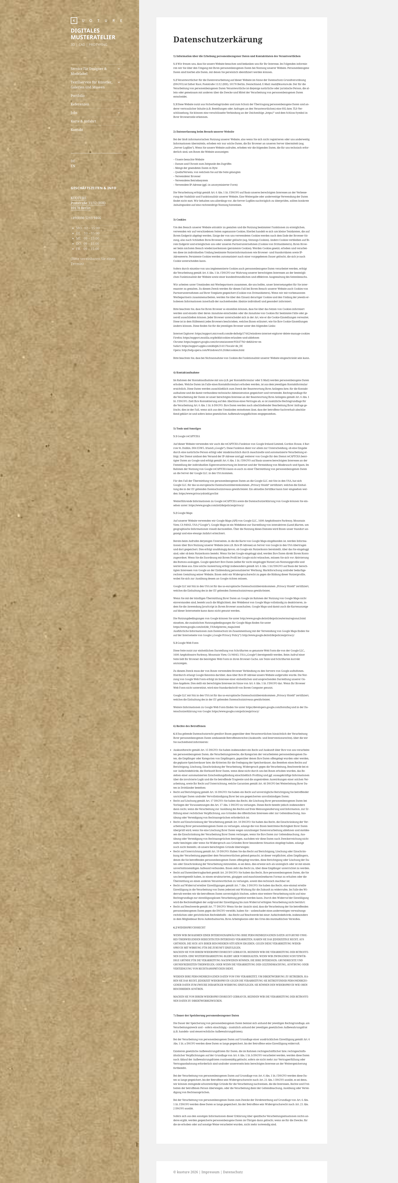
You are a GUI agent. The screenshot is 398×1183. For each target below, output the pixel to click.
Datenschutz (233, 1172)
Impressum (210, 1172)
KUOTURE (78, 198)
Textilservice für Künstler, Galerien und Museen (91, 84)
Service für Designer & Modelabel (89, 71)
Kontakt (77, 129)
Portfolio (78, 95)
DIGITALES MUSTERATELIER (93, 34)
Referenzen (80, 104)
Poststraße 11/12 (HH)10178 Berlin (88, 205)
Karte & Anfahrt (83, 121)
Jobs (74, 112)
